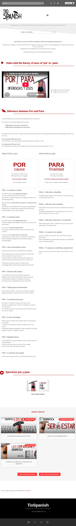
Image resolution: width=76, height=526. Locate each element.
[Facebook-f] (35, 522)
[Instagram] (41, 522)
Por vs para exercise (38, 394)
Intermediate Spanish (15, 25)
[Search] (43, 3)
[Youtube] (29, 522)
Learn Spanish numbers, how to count (18, 436)
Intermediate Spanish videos (45, 25)
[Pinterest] (47, 522)
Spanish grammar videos (59, 25)
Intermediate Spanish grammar (30, 25)
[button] (47, 15)
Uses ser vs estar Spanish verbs (57, 436)
